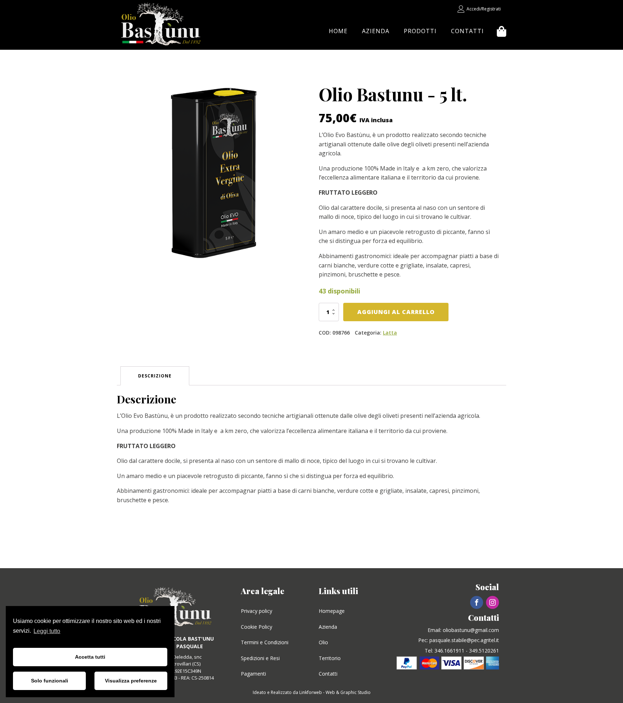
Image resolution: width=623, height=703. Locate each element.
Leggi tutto (47, 631)
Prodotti (420, 31)
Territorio (330, 658)
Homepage (332, 610)
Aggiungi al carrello (396, 312)
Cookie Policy (256, 626)
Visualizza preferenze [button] (131, 681)
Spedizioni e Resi (260, 658)
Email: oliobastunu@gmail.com (463, 630)
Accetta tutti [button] (90, 657)
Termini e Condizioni (264, 642)
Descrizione (155, 376)
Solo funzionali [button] (49, 681)
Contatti (467, 31)
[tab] (154, 375)
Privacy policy (256, 610)
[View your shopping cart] (501, 31)
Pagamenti (253, 673)
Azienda (375, 31)
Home (338, 31)
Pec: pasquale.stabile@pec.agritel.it (458, 640)
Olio (323, 642)
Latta (390, 332)
